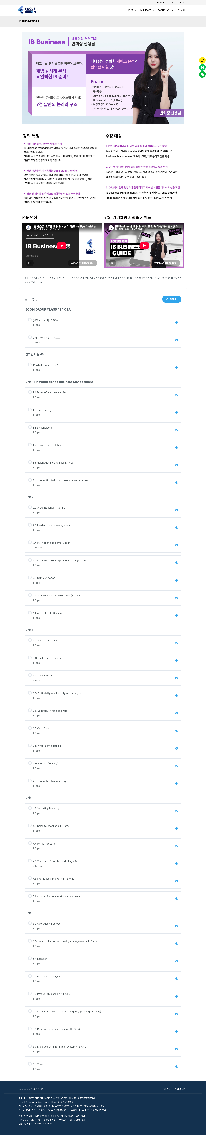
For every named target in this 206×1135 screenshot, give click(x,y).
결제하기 (181, 10)
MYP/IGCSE (145, 10)
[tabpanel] (103, 553)
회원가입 (181, 2)
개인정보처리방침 (180, 1089)
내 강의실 (160, 2)
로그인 (170, 2)
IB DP (130, 10)
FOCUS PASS (164, 10)
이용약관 (167, 1089)
